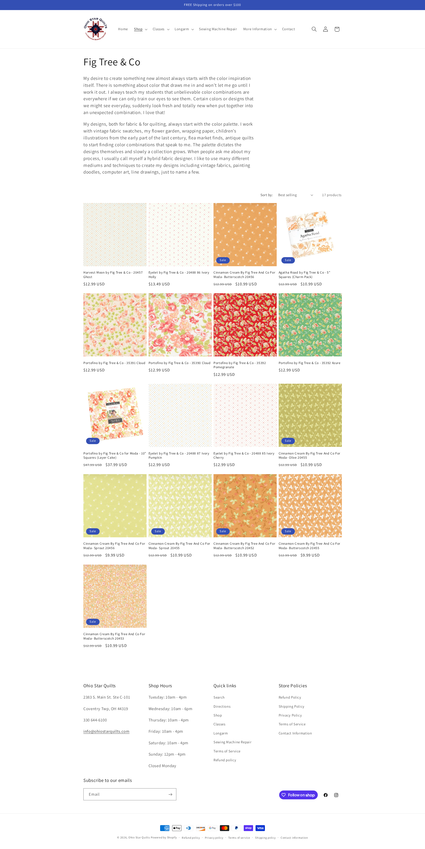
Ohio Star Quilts (139, 837)
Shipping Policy (291, 706)
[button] (140, 29)
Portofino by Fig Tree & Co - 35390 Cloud (180, 363)
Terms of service (239, 837)
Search (219, 697)
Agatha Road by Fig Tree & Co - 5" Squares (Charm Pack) (305, 274)
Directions (221, 706)
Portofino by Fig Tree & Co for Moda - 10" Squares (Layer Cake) (114, 455)
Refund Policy (290, 697)
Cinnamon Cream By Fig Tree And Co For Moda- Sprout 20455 (179, 546)
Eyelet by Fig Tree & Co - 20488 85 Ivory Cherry (243, 455)
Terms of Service (227, 751)
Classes (219, 724)
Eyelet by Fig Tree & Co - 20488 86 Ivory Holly (179, 274)
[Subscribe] (170, 794)
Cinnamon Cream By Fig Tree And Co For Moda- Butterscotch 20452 (244, 546)
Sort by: (266, 194)
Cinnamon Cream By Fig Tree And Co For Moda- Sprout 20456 (114, 546)
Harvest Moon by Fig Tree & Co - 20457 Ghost (113, 274)
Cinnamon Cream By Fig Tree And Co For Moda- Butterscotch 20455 (309, 546)
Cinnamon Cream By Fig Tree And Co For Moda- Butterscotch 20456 (244, 274)
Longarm (220, 733)
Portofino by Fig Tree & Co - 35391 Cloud (114, 363)
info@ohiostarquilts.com (106, 731)
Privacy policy (214, 837)
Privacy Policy (290, 715)
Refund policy (224, 760)
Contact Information (295, 733)
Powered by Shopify (164, 837)
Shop (217, 715)
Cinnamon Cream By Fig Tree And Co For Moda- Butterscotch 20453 (114, 636)
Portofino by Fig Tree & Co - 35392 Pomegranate (239, 365)
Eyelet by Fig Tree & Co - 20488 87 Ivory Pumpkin (179, 455)
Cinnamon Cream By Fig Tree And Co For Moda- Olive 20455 (309, 455)
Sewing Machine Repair (232, 742)
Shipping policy (265, 837)
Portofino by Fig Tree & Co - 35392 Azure (310, 363)
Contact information (294, 837)
